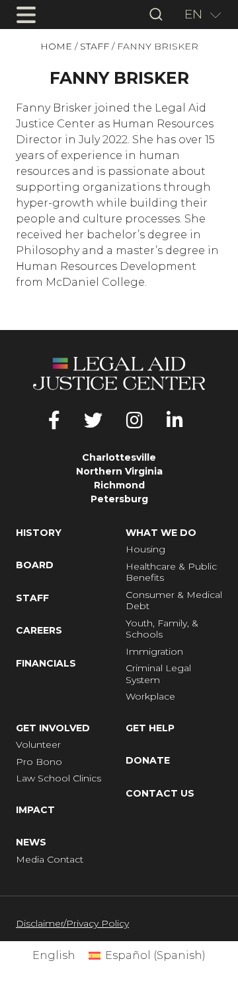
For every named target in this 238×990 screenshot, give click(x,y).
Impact (35, 810)
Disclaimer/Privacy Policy (72, 923)
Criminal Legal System (158, 674)
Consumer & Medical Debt (174, 600)
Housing (145, 549)
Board (35, 565)
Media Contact (49, 859)
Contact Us (160, 793)
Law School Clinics (58, 778)
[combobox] (198, 14)
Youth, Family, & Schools (162, 629)
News (31, 842)
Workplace (150, 696)
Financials (46, 663)
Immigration (154, 651)
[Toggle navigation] (25, 14)
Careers (39, 630)
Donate (148, 760)
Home (56, 46)
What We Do (161, 533)
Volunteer (38, 744)
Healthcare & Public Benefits (171, 572)
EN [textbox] (193, 14)
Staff (94, 46)
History (38, 533)
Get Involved (53, 728)
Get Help (150, 728)
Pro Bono (39, 762)
